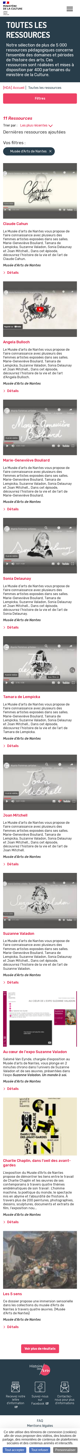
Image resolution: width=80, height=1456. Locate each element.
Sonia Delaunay (17, 578)
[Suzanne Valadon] (40, 900)
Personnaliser (65, 1450)
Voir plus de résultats (40, 1348)
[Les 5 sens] (40, 1260)
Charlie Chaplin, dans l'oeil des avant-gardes (37, 1162)
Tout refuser (39, 1450)
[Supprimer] (50, 151)
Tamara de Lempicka (21, 697)
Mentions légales (40, 1426)
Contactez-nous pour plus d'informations (64, 1400)
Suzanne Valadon (18, 933)
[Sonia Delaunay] (40, 545)
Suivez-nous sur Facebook (39, 1400)
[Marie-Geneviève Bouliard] (40, 427)
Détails (13, 273)
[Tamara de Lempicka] (40, 664)
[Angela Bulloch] (40, 309)
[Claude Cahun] (40, 191)
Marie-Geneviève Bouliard (26, 460)
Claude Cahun (15, 224)
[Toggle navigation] (69, 9)
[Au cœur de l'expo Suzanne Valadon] (40, 1019)
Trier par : (10, 125)
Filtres (40, 98)
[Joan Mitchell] (40, 782)
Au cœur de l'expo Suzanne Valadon (35, 1052)
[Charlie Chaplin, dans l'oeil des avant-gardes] (40, 1127)
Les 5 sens (12, 1294)
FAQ (40, 1421)
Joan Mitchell (15, 815)
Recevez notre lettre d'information (15, 1400)
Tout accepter (14, 1450)
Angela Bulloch (16, 342)
